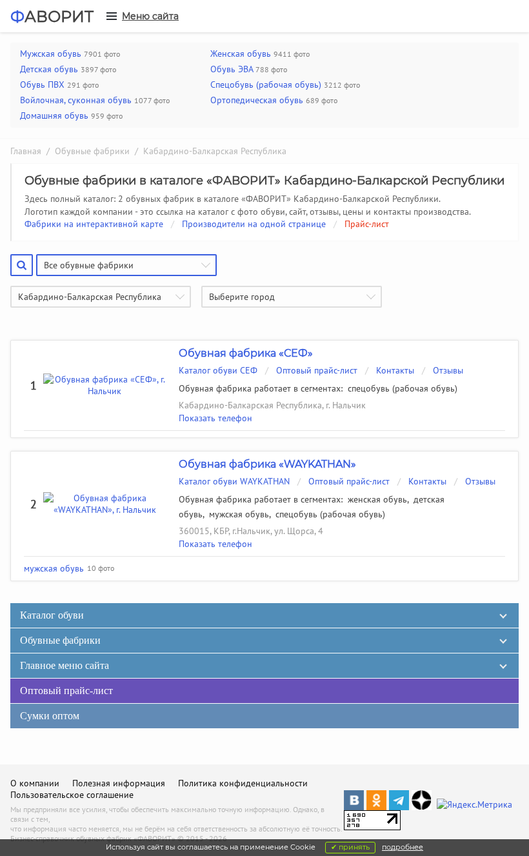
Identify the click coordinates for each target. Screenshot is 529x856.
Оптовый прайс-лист (316, 370)
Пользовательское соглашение (72, 795)
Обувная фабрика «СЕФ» (246, 353)
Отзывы (448, 370)
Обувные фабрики (92, 151)
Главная (25, 151)
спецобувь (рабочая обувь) (402, 388)
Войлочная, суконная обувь (76, 100)
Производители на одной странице (254, 224)
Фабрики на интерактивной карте (94, 224)
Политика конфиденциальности (243, 783)
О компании (34, 783)
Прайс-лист (366, 224)
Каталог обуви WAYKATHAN (234, 481)
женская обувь (377, 499)
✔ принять (350, 846)
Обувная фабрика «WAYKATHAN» (267, 464)
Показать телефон (215, 418)
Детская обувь (49, 69)
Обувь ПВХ (42, 84)
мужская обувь (239, 514)
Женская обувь (240, 53)
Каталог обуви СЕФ (218, 370)
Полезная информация (118, 783)
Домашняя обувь (54, 115)
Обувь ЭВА (231, 69)
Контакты (395, 370)
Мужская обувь (50, 53)
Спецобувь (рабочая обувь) (265, 84)
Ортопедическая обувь (256, 100)
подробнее (402, 846)
